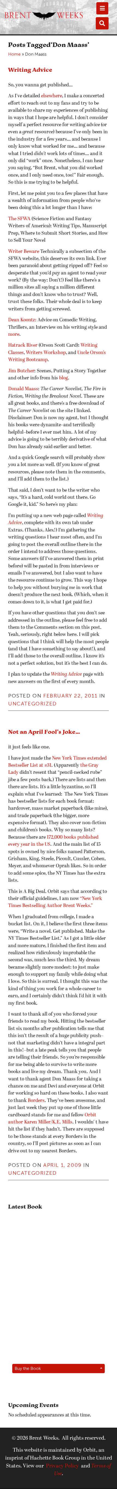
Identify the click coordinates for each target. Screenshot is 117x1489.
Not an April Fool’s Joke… (44, 731)
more (13, 334)
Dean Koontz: (23, 320)
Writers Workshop (46, 352)
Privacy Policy (62, 1466)
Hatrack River (23, 345)
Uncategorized (32, 703)
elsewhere (51, 96)
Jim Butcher (21, 371)
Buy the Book (28, 1368)
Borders (36, 1100)
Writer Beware (23, 251)
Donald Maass (23, 389)
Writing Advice (30, 69)
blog (63, 378)
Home (14, 54)
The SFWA (19, 219)
